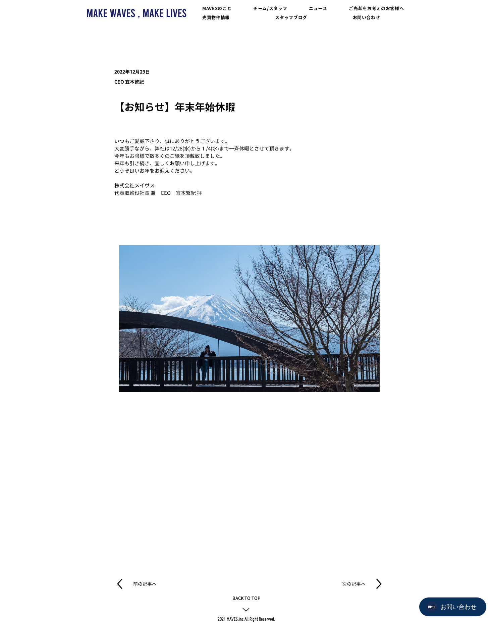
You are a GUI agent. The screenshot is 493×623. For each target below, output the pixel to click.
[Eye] (136, 13)
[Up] (246, 610)
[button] (217, 8)
